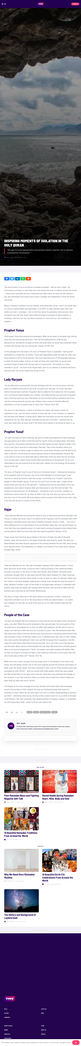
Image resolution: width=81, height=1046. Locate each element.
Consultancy (7, 1038)
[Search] (5, 4)
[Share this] (6, 278)
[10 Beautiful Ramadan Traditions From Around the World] (21, 824)
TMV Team (10, 257)
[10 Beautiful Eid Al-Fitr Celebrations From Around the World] (59, 867)
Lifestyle (44, 1009)
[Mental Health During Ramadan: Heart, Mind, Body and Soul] (59, 787)
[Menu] (2, 4)
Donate (6, 1030)
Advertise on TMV (40, 269)
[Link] (40, 4)
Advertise (7, 1034)
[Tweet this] (12, 278)
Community (7, 1017)
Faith (5, 1009)
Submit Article (8, 1025)
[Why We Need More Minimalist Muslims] (21, 867)
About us (43, 1030)
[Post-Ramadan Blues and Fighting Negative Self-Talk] (21, 787)
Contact (43, 1034)
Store (43, 1025)
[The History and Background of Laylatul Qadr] (21, 906)
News (42, 1013)
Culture (6, 1013)
